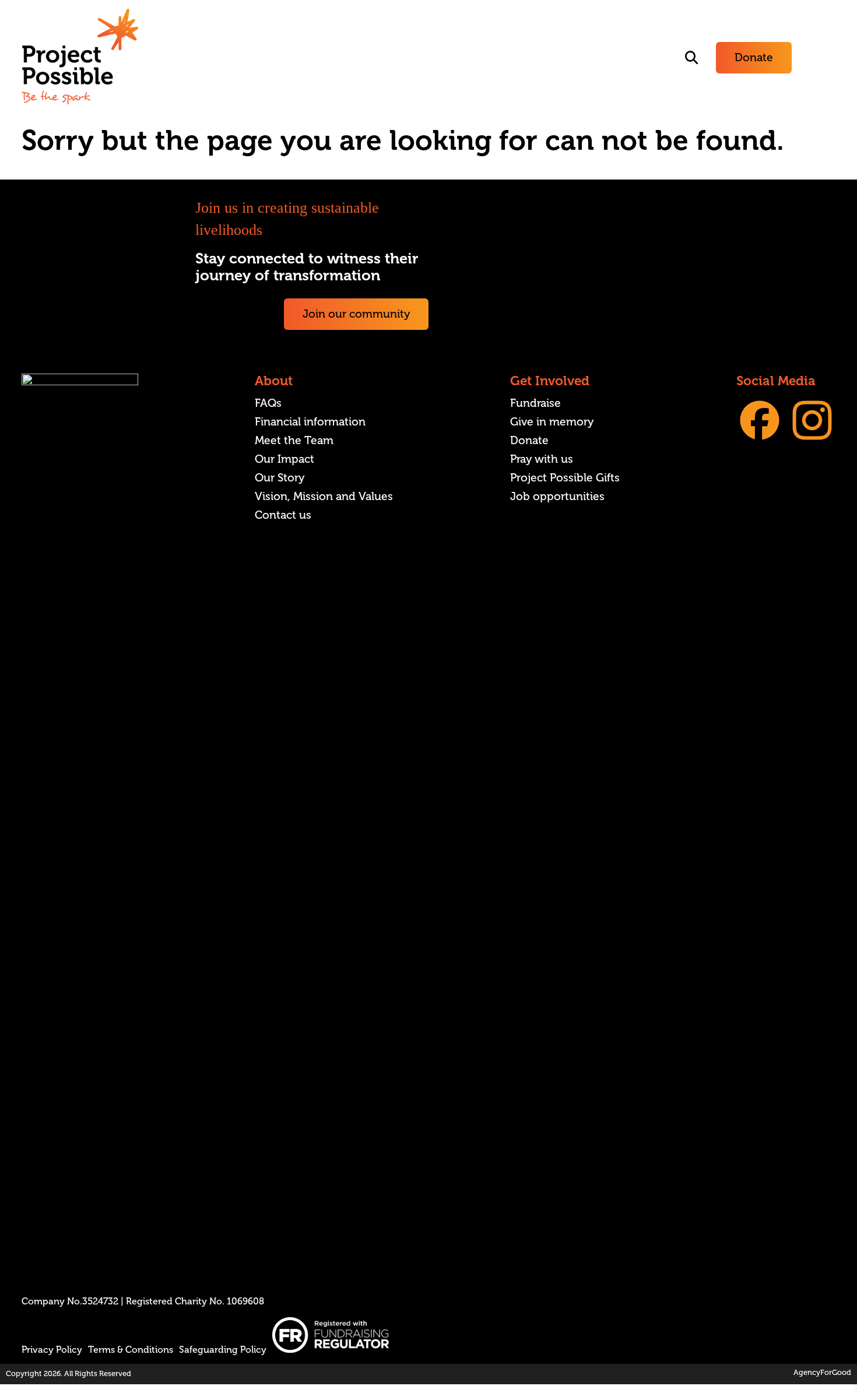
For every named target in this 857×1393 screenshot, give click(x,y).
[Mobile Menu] (823, 57)
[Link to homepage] (80, 58)
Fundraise (535, 403)
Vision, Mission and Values (324, 496)
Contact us (283, 515)
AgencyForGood (822, 1373)
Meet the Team (294, 440)
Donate (754, 57)
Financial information (310, 422)
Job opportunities (557, 496)
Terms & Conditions (130, 1350)
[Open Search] (691, 58)
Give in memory (551, 422)
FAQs (268, 403)
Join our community (356, 314)
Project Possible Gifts (565, 478)
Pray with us (541, 459)
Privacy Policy (52, 1350)
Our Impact (284, 459)
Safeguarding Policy (222, 1350)
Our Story (279, 478)
